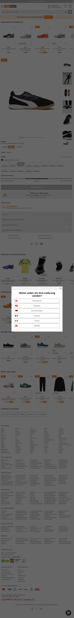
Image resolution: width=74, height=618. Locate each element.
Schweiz (37, 306)
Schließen (61, 288)
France (37, 316)
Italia (36, 321)
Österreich (37, 301)
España (37, 326)
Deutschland (37, 311)
